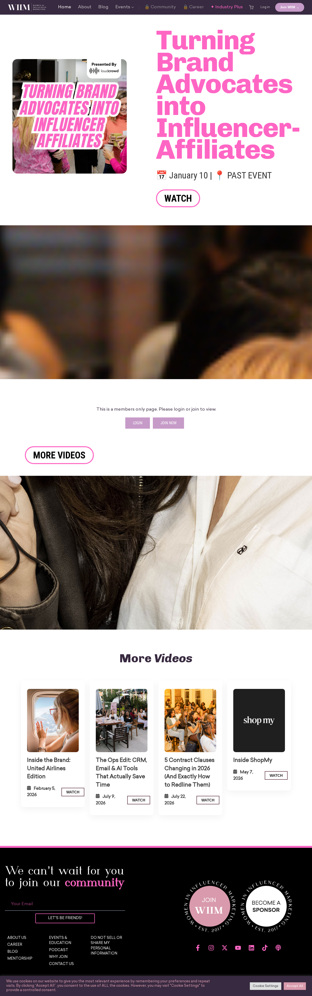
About (84, 7)
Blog (103, 7)
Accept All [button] (295, 986)
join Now (168, 423)
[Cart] (251, 7)
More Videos (59, 455)
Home (64, 7)
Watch (178, 198)
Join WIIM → (289, 7)
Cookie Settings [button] (265, 986)
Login (137, 423)
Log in (265, 7)
